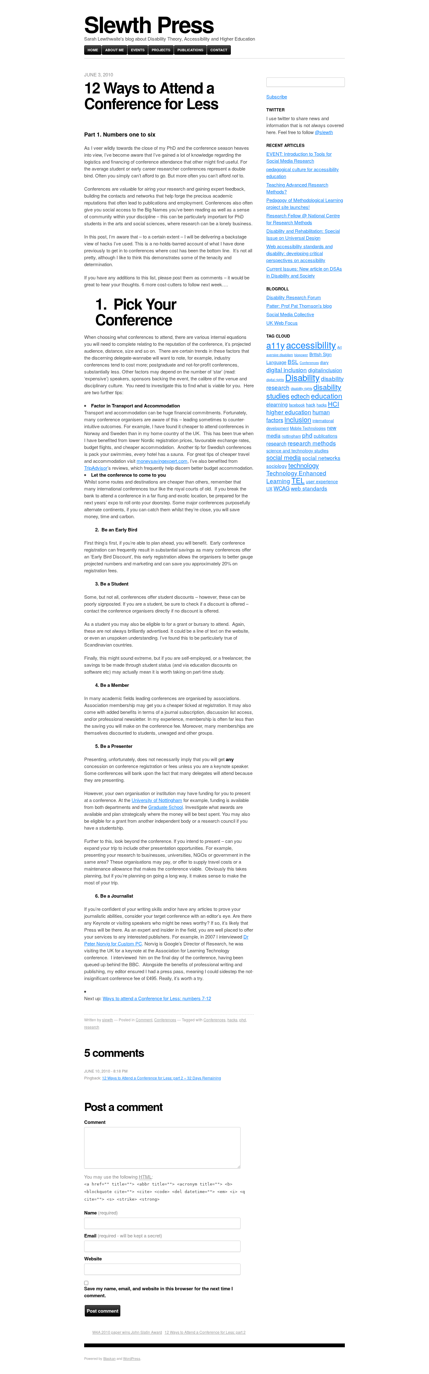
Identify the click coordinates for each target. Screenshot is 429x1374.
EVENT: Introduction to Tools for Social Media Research (299, 157)
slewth (107, 1019)
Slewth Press (149, 24)
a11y (275, 345)
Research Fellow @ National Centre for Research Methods (303, 219)
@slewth (324, 132)
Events (137, 50)
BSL (293, 362)
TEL (298, 480)
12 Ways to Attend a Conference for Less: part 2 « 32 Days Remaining (161, 1077)
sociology (276, 465)
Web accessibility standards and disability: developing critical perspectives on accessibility (299, 253)
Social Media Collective (290, 314)
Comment (144, 1019)
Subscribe (276, 96)
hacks (232, 1019)
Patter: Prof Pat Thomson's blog (299, 305)
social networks (321, 458)
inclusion (298, 419)
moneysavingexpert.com (162, 460)
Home (93, 50)
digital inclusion (286, 369)
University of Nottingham (157, 800)
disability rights (301, 388)
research (91, 1026)
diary (324, 362)
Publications (190, 50)
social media (283, 457)
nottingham (291, 436)
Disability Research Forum (293, 297)
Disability (302, 377)
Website (93, 1258)
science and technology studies (297, 450)
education (326, 395)
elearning (277, 404)
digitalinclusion (325, 370)
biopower (301, 354)
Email (123, 1235)
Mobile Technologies (308, 428)
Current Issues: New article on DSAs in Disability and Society (304, 272)
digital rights (275, 379)
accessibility (311, 344)
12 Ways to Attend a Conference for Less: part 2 (205, 1332)
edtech (300, 396)
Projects (161, 50)
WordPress (131, 1358)
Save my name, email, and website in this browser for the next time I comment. (158, 1292)
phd (242, 1019)
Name (101, 1212)
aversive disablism (279, 354)
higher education (288, 411)
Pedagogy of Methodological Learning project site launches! (304, 203)
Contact (218, 50)
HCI (333, 403)
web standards (309, 488)
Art (339, 347)
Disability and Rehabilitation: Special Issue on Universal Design (303, 234)
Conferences (165, 1019)
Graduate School (165, 807)
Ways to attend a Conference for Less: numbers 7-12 (157, 998)
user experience (322, 481)
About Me (114, 50)
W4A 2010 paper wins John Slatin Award (127, 1332)
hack (310, 404)
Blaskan (109, 1358)
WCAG (282, 488)
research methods (312, 443)
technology (303, 465)
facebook (297, 405)
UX (269, 488)
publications (325, 436)
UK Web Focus (282, 322)
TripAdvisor (95, 467)
